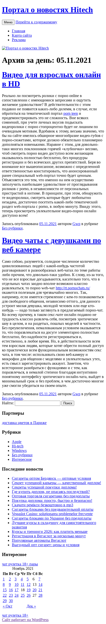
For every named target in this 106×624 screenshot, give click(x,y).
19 (29, 590)
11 (22, 584)
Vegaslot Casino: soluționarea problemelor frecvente (52, 514)
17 (16, 590)
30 (11, 601)
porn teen (70, 113)
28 (40, 595)
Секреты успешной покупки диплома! (44, 487)
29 (5, 601)
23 (11, 595)
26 (29, 595)
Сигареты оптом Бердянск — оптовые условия (51, 478)
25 (23, 595)
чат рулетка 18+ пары (20, 564)
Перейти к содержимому (36, 22)
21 (40, 590)
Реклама (19, 40)
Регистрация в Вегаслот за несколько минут (49, 536)
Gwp (76, 224)
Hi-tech (17, 446)
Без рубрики (12, 228)
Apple (16, 442)
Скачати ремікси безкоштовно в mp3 (42, 505)
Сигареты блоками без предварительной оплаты (52, 509)
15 (5, 590)
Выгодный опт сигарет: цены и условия (45, 545)
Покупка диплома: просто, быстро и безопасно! (52, 500)
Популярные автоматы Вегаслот (39, 540)
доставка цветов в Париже (24, 423)
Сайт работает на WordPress (25, 620)
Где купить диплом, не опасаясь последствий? (51, 492)
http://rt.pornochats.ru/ (73, 288)
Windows (19, 450)
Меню (8, 22)
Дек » (31, 606)
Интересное (22, 459)
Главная (18, 31)
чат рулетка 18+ (15, 615)
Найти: (8, 403)
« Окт (7, 606)
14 (40, 584)
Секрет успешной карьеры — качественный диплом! (56, 483)
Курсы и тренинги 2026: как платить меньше (50, 531)
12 (29, 584)
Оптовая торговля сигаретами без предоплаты (51, 496)
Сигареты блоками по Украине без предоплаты (51, 518)
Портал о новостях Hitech (47, 9)
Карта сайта (22, 35)
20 (34, 590)
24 (16, 595)
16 (11, 590)
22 (5, 595)
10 (16, 584)
